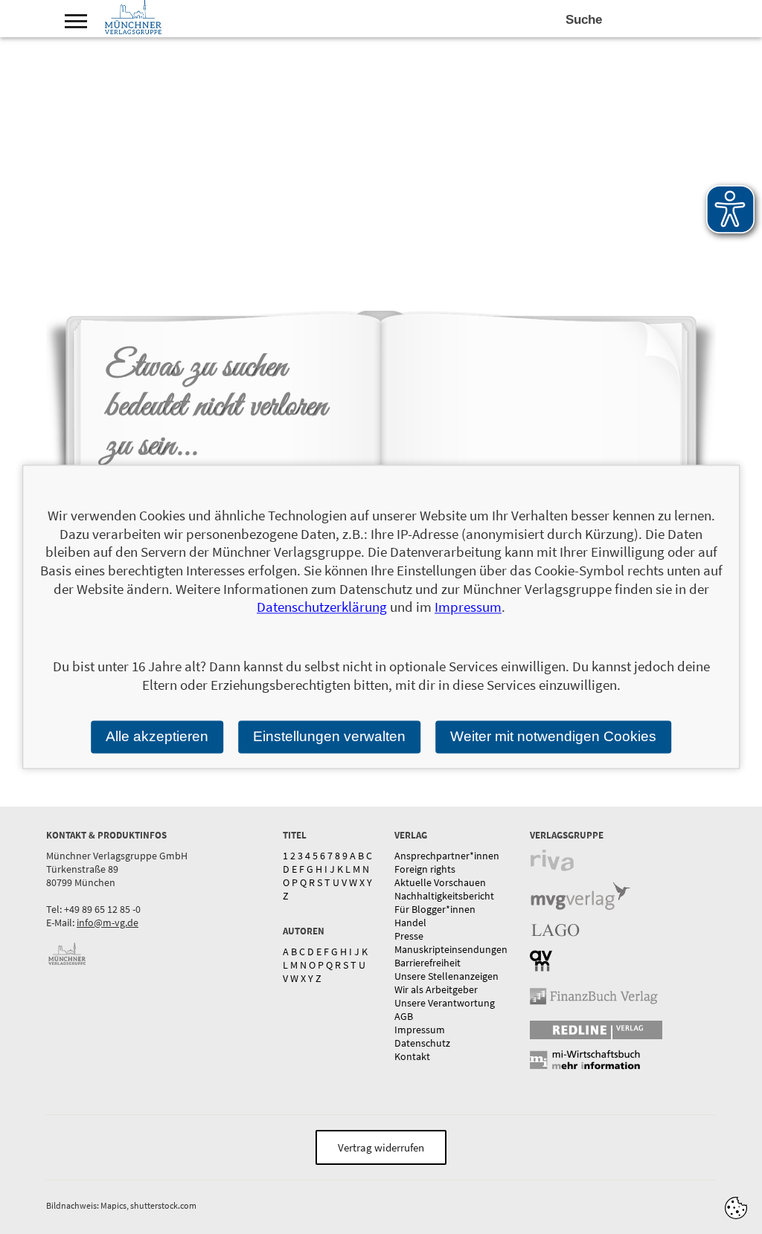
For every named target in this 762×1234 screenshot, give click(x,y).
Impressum (419, 1029)
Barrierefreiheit (427, 962)
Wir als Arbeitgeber (436, 989)
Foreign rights (424, 869)
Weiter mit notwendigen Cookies (553, 736)
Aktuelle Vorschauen (440, 882)
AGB (403, 1016)
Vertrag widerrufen (381, 1147)
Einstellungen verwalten (329, 736)
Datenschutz (422, 1043)
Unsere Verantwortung (444, 1003)
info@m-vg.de (107, 922)
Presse (408, 936)
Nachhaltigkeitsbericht (444, 895)
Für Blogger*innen (435, 909)
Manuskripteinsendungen (451, 949)
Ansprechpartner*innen (446, 855)
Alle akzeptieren (157, 736)
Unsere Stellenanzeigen (446, 976)
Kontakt (412, 1056)
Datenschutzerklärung (322, 607)
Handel (410, 922)
